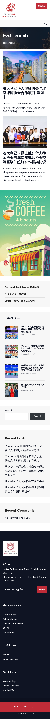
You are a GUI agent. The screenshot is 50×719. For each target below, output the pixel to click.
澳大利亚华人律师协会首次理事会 (32, 385)
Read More (29, 111)
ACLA (37, 103)
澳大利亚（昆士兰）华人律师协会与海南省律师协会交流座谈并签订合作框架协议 (24, 157)
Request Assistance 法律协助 (22, 287)
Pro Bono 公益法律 (15, 294)
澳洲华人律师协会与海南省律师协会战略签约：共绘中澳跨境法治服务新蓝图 (32, 368)
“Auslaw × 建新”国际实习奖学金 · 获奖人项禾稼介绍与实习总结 (32, 348)
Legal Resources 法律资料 (20, 300)
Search (8, 410)
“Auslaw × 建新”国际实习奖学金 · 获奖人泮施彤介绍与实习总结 (32, 329)
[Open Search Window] (45, 23)
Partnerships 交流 (25, 103)
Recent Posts (12, 318)
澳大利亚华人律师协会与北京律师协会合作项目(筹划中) (24, 93)
